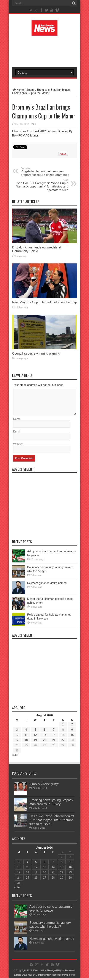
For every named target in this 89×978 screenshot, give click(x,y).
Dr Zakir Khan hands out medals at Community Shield (36, 249)
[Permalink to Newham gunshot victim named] (18, 593)
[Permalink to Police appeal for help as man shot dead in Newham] (18, 624)
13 (44, 734)
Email (16, 431)
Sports (30, 89)
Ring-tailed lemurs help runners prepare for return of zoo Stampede (45, 171)
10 (16, 734)
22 (62, 740)
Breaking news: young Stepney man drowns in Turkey (51, 802)
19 (35, 740)
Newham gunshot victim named (47, 583)
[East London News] (44, 32)
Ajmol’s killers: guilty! (44, 784)
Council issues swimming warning (36, 353)
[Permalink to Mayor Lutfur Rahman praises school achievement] (18, 609)
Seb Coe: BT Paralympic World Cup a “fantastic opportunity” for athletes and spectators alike (42, 185)
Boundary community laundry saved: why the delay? (50, 924)
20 (44, 740)
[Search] (73, 3)
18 (26, 740)
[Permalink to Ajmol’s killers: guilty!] (20, 794)
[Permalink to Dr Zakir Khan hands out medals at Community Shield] (44, 242)
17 (16, 740)
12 (35, 734)
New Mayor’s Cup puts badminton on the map (44, 302)
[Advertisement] (46, 50)
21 (53, 740)
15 (62, 734)
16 (72, 734)
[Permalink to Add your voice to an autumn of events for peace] (18, 561)
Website (18, 444)
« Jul (15, 754)
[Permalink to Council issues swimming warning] (44, 348)
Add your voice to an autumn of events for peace (51, 908)
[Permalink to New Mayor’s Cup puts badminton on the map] (44, 297)
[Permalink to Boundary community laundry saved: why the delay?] (18, 577)
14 (53, 734)
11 (26, 734)
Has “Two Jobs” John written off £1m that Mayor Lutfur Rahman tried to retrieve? (51, 820)
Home (20, 89)
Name (17, 419)
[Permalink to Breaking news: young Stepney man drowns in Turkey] (20, 810)
